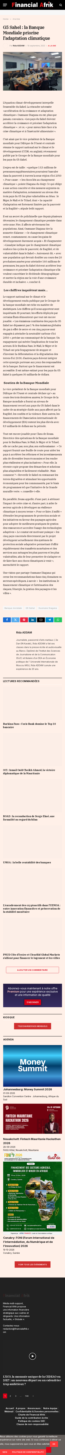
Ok (53, 1444)
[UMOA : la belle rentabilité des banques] (32, 841)
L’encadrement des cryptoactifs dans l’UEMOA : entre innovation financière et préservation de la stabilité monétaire (31, 908)
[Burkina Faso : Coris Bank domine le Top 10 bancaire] (32, 703)
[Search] (60, 5)
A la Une (52, 46)
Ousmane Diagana (48, 608)
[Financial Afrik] (32, 5)
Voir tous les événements (32, 1264)
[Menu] (5, 5)
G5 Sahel (30, 608)
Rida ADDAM (18, 46)
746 (27, 1396)
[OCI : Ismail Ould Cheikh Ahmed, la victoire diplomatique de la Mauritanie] (32, 749)
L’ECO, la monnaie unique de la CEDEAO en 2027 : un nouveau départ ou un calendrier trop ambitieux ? (32, 1380)
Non (5, 1452)
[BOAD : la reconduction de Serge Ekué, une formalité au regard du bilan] (32, 795)
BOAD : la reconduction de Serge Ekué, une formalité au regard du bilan (29, 818)
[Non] (48, 1450)
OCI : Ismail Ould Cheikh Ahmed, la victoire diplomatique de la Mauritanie (29, 772)
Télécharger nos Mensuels (32, 1026)
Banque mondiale (13, 608)
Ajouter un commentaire (32, 970)
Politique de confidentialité (28, 1452)
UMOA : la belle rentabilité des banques (27, 862)
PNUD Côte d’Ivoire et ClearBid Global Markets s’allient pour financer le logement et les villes (31, 956)
